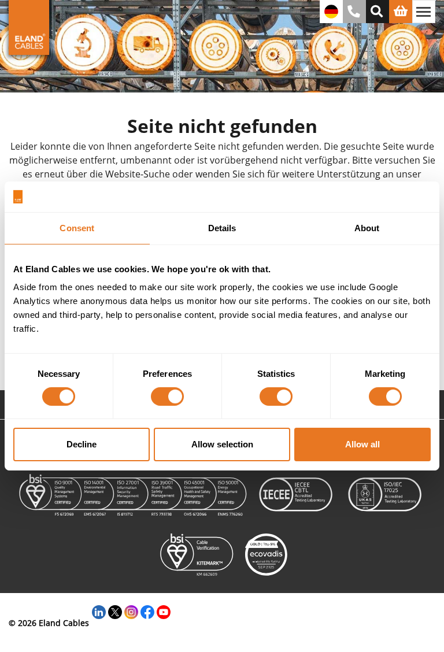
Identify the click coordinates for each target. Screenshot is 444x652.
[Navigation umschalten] (423, 11)
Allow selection (222, 444)
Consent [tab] (77, 227)
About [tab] (367, 227)
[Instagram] (131, 610)
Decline (81, 444)
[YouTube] (164, 610)
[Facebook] (147, 610)
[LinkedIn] (99, 610)
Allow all (362, 444)
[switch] (167, 396)
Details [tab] (222, 227)
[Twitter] (115, 610)
